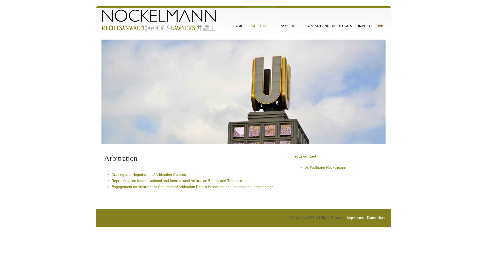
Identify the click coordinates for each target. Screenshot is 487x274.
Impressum (355, 218)
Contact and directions (328, 26)
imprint (365, 26)
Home (238, 26)
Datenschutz (376, 218)
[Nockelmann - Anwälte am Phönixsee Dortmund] (158, 21)
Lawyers (287, 26)
